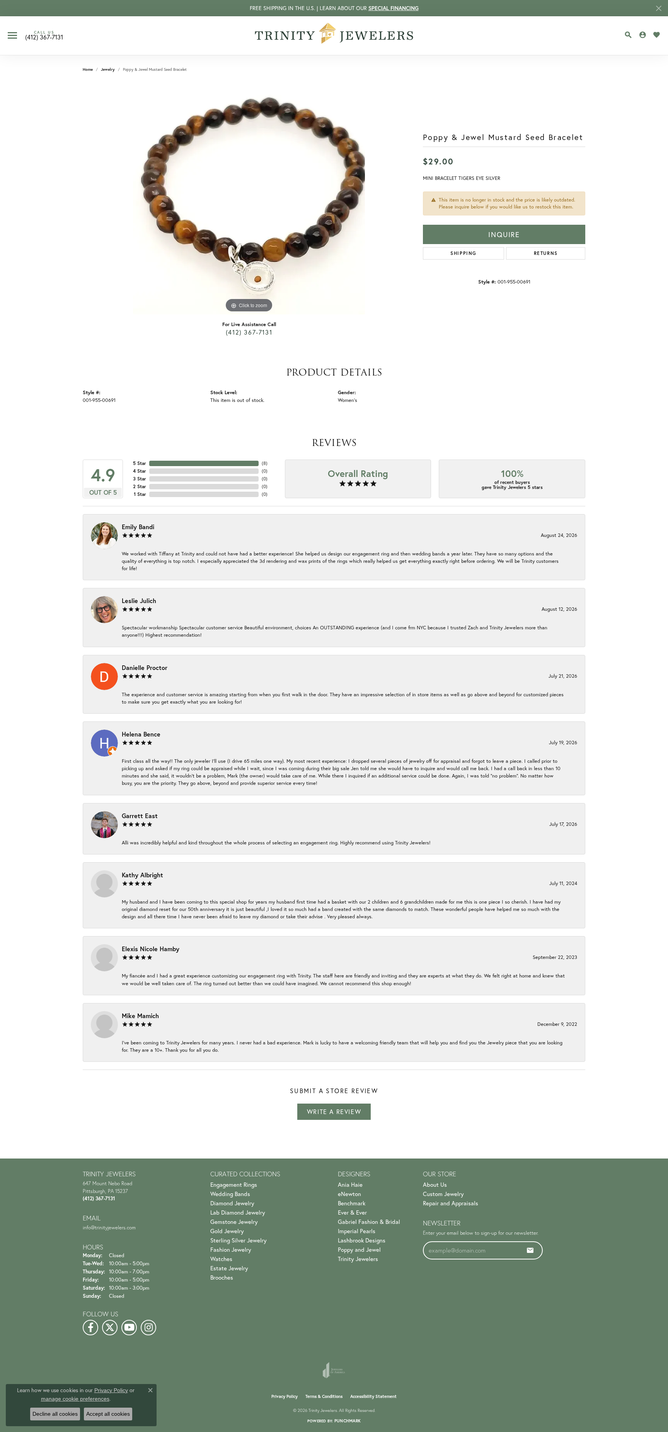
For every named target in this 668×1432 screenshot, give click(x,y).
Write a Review (334, 1111)
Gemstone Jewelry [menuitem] (234, 1221)
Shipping (463, 253)
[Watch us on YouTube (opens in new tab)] (129, 1327)
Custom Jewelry (443, 1194)
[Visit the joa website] (334, 1370)
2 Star (139, 486)
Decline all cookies (55, 1414)
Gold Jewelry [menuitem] (227, 1231)
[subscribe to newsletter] (530, 1250)
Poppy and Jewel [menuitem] (359, 1249)
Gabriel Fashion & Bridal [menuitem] (369, 1221)
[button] (628, 35)
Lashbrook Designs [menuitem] (361, 1240)
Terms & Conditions (324, 1396)
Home (88, 69)
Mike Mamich (140, 1016)
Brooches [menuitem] (221, 1277)
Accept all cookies (108, 1414)
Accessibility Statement (373, 1396)
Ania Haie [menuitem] (350, 1184)
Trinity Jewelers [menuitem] (358, 1259)
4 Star (139, 471)
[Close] (658, 8)
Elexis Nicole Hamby (150, 949)
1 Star (140, 494)
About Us (435, 1184)
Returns (546, 253)
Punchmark (347, 1420)
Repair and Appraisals (450, 1203)
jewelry (108, 69)
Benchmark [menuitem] (351, 1203)
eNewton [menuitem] (349, 1194)
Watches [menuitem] (221, 1259)
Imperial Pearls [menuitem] (356, 1231)
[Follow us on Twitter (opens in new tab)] (110, 1327)
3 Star (139, 479)
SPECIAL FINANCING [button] (393, 8)
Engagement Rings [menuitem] (233, 1184)
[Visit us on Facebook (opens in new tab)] (90, 1327)
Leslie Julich (139, 600)
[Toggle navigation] (12, 35)
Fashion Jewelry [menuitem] (230, 1249)
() (265, 463)
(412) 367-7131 (249, 332)
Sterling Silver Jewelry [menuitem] (238, 1240)
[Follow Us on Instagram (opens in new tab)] (148, 1327)
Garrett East (140, 816)
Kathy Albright (142, 875)
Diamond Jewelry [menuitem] (232, 1203)
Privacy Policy (284, 1396)
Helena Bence (141, 734)
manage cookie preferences (75, 1399)
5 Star (139, 463)
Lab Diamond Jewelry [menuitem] (237, 1212)
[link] (44, 36)
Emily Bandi (138, 527)
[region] (249, 198)
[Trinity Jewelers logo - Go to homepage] (334, 35)
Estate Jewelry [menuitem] (229, 1268)
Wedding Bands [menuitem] (230, 1194)
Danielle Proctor (144, 667)
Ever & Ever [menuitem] (352, 1212)
